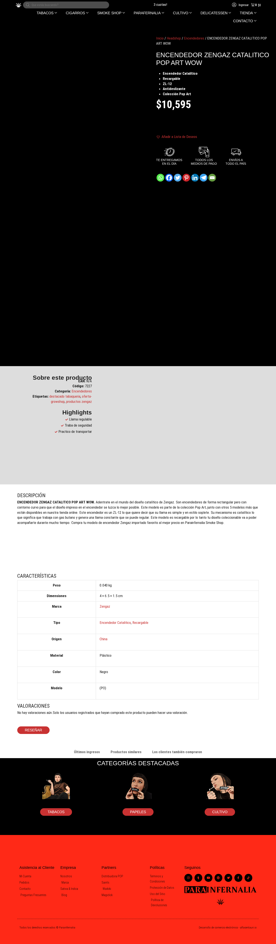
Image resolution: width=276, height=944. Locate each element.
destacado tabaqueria (64, 396)
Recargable (140, 622)
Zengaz (105, 606)
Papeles (138, 812)
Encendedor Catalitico (115, 622)
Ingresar (243, 5)
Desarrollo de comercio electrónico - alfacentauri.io (228, 927)
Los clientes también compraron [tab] (177, 752)
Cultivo (219, 812)
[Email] (212, 178)
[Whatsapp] (160, 178)
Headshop (174, 38)
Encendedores (194, 38)
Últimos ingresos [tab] (87, 752)
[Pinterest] (186, 178)
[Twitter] (178, 178)
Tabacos (56, 812)
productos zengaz (79, 401)
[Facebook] (169, 178)
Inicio (160, 38)
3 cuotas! (155, 4)
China (103, 639)
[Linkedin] (195, 178)
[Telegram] (203, 178)
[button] (46, 13)
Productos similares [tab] (126, 752)
